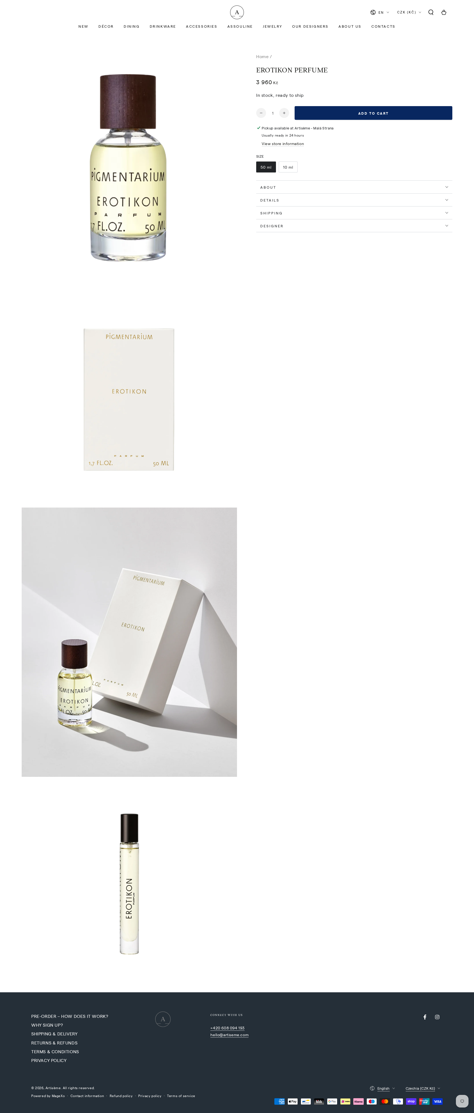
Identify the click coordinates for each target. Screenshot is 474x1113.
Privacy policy (149, 1096)
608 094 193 (233, 1027)
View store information (283, 143)
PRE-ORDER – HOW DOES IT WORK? (69, 1016)
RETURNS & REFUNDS (54, 1043)
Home (262, 56)
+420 (215, 1027)
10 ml (288, 167)
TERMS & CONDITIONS (55, 1051)
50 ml (266, 167)
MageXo (58, 1096)
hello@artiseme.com (229, 1034)
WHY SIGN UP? (47, 1025)
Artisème (53, 1088)
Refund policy (121, 1096)
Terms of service (181, 1096)
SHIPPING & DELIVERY (54, 1033)
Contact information (87, 1096)
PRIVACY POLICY (48, 1060)
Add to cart (373, 113)
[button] (431, 12)
